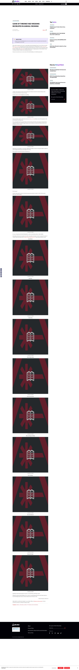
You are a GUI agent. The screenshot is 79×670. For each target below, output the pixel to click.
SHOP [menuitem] (40, 1)
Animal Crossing (20, 604)
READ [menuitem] (26, 1)
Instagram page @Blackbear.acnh (29, 237)
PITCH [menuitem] (43, 1)
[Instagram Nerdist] (16, 4)
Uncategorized (16, 20)
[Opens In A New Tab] (16, 629)
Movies (51, 31)
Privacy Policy (31, 628)
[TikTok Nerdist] (19, 4)
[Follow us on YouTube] (58, 633)
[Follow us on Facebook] (49, 633)
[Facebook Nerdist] (12, 4)
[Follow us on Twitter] (52, 633)
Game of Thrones (28, 604)
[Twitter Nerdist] (14, 4)
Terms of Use (30, 632)
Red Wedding (35, 604)
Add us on (44, 30)
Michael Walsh (15, 29)
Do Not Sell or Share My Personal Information (37, 630)
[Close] (78, 668)
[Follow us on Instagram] (55, 633)
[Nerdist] (15, 1)
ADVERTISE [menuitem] (48, 1)
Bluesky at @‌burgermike (38, 601)
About (29, 626)
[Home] (15, 625)
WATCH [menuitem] (29, 1)
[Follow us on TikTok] (60, 633)
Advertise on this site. (16, 630)
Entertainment (53, 67)
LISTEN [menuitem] (36, 1)
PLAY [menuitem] (33, 1)
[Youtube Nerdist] (18, 4)
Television (52, 24)
